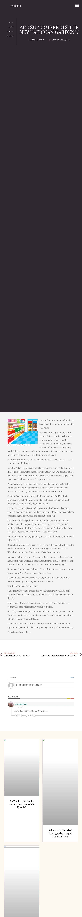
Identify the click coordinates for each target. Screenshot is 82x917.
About (11, 27)
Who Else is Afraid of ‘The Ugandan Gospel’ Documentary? (60, 833)
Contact (10, 36)
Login (72, 677)
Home (11, 22)
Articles (10, 31)
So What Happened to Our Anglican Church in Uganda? (22, 804)
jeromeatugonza (21, 704)
